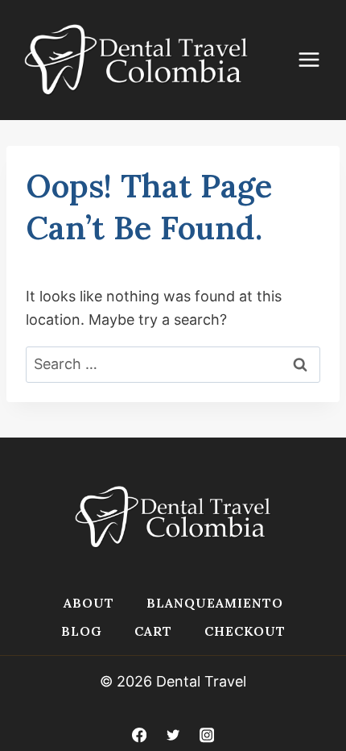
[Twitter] (173, 735)
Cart (153, 631)
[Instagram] (207, 735)
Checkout (245, 631)
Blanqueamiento (214, 603)
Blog (81, 631)
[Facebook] (139, 735)
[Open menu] (317, 60)
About (89, 603)
